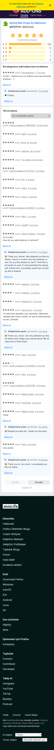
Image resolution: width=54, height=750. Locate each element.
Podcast (7, 704)
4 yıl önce (31, 355)
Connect (8, 658)
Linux (6, 605)
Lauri (23, 355)
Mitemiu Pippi (27, 394)
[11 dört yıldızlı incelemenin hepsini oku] (27, 48)
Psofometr (26, 403)
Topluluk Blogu (11, 549)
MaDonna (28, 26)
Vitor (23, 374)
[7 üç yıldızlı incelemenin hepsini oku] (27, 52)
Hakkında (8, 523)
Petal (23, 444)
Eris (23, 179)
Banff (23, 134)
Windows (8, 584)
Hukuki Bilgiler (31, 715)
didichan (25, 151)
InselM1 (24, 225)
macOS (7, 589)
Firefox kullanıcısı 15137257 (21, 171)
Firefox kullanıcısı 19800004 (22, 125)
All (4, 610)
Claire (24, 188)
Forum (6, 554)
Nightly (7, 624)
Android (7, 599)
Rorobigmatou (27, 72)
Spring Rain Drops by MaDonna (27, 22)
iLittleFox (25, 293)
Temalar (24, 15)
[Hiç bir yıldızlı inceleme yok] (27, 60)
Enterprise (8, 644)
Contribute (9, 663)
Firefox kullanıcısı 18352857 (22, 208)
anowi (24, 197)
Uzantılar (13, 15)
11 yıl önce (40, 72)
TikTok (7, 693)
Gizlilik (6, 715)
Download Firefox (13, 579)
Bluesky (7, 698)
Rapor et (7, 85)
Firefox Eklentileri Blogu (16, 528)
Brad (23, 142)
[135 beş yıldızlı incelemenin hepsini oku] (27, 44)
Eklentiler (8, 518)
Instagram (8, 683)
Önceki (15, 482)
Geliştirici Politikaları (14, 544)
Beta (5, 629)
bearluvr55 (26, 301)
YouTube (8, 688)
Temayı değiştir (10, 740)
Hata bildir (9, 559)
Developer (9, 669)
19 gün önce (42, 125)
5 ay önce (32, 134)
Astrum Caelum (28, 234)
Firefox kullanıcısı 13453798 (22, 385)
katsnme (25, 284)
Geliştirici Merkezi (13, 539)
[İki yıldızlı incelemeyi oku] (27, 56)
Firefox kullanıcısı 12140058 (22, 366)
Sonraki (39, 482)
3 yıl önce (33, 225)
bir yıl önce (32, 142)
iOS (5, 594)
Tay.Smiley (26, 160)
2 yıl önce (40, 171)
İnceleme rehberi (12, 564)
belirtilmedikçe (13, 720)
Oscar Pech (26, 310)
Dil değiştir (7, 735)
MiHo (23, 216)
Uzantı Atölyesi (11, 534)
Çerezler (17, 715)
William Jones (27, 411)
